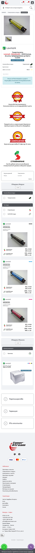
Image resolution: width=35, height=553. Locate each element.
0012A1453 (24, 12)
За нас (4, 507)
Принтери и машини (8, 469)
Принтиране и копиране (9, 483)
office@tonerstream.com (9, 521)
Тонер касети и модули (13, 12)
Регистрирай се (18, 78)
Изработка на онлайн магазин (20, 551)
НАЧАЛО (4, 12)
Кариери (4, 477)
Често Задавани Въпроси (9, 499)
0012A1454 (6, 227)
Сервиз (4, 479)
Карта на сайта (7, 481)
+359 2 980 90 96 (7, 519)
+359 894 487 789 (7, 517)
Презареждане (6, 487)
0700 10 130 (5, 515)
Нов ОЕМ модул (9, 253)
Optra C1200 (7, 367)
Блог (3, 501)
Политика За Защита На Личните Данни (21, 549)
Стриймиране (6, 485)
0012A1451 (6, 302)
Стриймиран (9, 249)
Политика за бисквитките (10, 491)
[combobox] (14, 8)
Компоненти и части (8, 473)
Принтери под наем (7, 475)
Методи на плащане (8, 489)
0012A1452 (6, 265)
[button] (17, 193)
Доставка (5, 503)
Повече (30, 179)
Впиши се (10, 78)
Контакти (5, 505)
